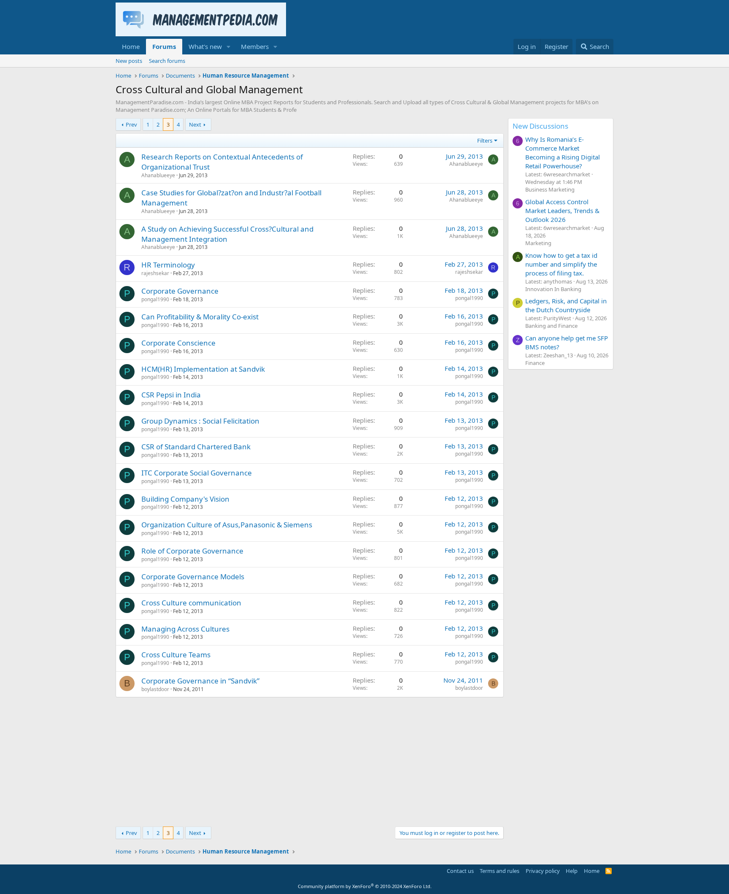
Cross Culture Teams (176, 654)
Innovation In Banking (553, 289)
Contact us (460, 871)
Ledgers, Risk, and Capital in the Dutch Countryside (566, 305)
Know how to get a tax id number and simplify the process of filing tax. (561, 264)
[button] (229, 46)
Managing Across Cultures (185, 629)
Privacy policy (543, 871)
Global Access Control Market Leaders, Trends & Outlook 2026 (562, 210)
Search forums (167, 61)
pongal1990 (155, 299)
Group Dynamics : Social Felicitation (200, 421)
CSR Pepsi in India (171, 395)
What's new (205, 46)
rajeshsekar (155, 273)
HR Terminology (168, 265)
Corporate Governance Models (192, 576)
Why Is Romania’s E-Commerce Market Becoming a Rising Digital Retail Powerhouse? (562, 152)
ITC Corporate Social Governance (196, 473)
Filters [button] (484, 140)
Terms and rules (499, 871)
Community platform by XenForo (365, 886)
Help (572, 871)
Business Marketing (550, 189)
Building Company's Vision (185, 499)
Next (195, 124)
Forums (164, 46)
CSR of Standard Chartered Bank (196, 446)
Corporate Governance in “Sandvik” (200, 681)
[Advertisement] (310, 761)
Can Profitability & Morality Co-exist (200, 316)
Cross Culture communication (191, 603)
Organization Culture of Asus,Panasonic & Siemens (226, 524)
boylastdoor (155, 689)
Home (131, 46)
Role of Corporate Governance (192, 551)
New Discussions (540, 126)
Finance (535, 363)
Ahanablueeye (158, 175)
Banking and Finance (551, 326)
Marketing (538, 243)
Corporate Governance (180, 291)
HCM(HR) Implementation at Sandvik (203, 369)
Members (255, 46)
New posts (129, 61)
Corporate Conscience (178, 343)
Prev (131, 124)
